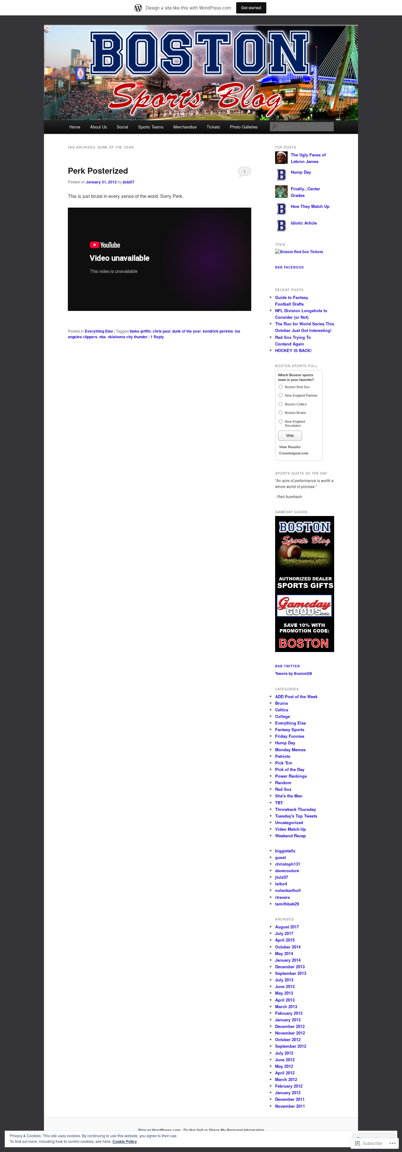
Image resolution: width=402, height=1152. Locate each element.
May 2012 (284, 1066)
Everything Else (99, 331)
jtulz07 (128, 182)
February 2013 (288, 1013)
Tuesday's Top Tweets (296, 816)
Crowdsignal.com (293, 453)
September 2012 (290, 1046)
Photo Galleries (244, 127)
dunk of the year (186, 331)
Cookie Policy (124, 1141)
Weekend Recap (290, 836)
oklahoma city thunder (128, 337)
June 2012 (285, 1059)
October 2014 (288, 947)
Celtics (281, 710)
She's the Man (288, 796)
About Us (98, 127)
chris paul (161, 331)
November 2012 (290, 1033)
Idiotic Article (304, 223)
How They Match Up (310, 206)
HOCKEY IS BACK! (293, 350)
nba (102, 337)
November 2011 (290, 1106)
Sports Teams (151, 127)
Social (122, 127)
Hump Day (301, 172)
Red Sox (283, 789)
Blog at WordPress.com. (160, 1130)
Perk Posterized (98, 170)
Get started (251, 7)
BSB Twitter (287, 666)
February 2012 (288, 1086)
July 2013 (284, 980)
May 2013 (284, 993)
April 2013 (285, 1000)
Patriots (282, 756)
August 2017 (287, 927)
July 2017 (284, 933)
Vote (290, 435)
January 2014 (288, 960)
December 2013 (290, 967)
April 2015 (285, 940)
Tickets (213, 127)
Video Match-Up (290, 829)
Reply (157, 337)
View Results (290, 447)
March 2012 (286, 1079)
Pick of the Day (289, 769)
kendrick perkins (218, 331)
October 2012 (288, 1039)
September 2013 (290, 973)
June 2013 (285, 986)
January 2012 (288, 1092)
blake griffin (140, 331)
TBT (279, 803)
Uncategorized (289, 822)
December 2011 (290, 1099)
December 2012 (290, 1026)
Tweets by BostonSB (293, 673)
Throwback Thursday (295, 809)
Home (74, 127)
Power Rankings (291, 776)
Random (283, 782)
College (282, 716)
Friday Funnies (289, 736)
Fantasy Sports (289, 729)
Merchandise (185, 127)
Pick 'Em (283, 763)
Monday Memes (290, 750)
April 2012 (285, 1073)
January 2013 (288, 1020)
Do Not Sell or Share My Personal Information (223, 1130)
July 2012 (284, 1053)
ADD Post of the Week (296, 696)
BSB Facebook (289, 267)
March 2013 (286, 1006)
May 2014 (284, 953)
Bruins (281, 703)
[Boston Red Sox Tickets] (299, 251)
